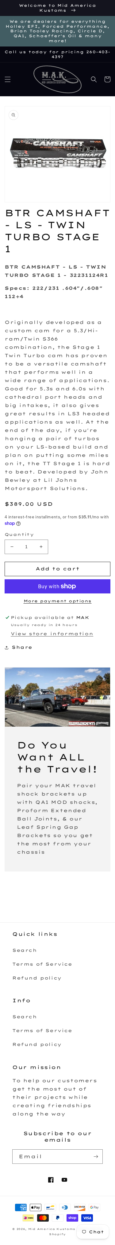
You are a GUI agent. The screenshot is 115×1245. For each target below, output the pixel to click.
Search (24, 950)
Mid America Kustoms (51, 1229)
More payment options (58, 601)
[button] (7, 79)
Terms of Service (42, 964)
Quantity (19, 534)
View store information (52, 633)
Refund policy (37, 978)
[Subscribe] (95, 1156)
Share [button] (22, 647)
